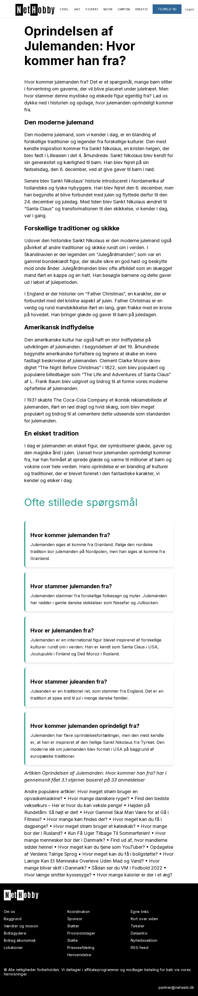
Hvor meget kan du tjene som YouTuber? (101, 847)
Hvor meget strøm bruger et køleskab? (94, 826)
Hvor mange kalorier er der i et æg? (134, 874)
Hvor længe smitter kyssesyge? (58, 874)
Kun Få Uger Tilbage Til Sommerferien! (109, 833)
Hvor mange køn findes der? (77, 819)
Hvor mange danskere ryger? (98, 798)
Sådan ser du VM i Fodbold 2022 (127, 868)
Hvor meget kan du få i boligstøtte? (120, 854)
